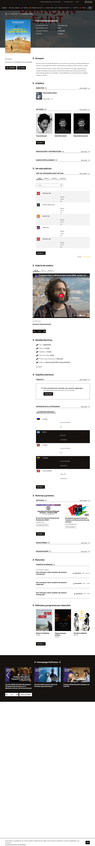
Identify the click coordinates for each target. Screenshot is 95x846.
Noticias (26, 7)
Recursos (8, 59)
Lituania (45, 458)
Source (80, 256)
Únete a (84, 7)
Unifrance (75, 7)
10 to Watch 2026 (68, 2)
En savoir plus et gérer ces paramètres (15, 844)
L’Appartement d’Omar (60, 634)
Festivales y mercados (37, 7)
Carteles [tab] (50, 270)
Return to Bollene (42, 633)
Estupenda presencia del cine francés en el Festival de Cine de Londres (77, 520)
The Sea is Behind (80, 633)
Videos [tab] (36, 270)
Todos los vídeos (25, 694)
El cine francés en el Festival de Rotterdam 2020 (47, 519)
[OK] (88, 842)
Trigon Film (63, 474)
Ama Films (63, 435)
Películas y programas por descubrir (18, 62)
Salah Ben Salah (61, 136)
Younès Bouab (41, 136)
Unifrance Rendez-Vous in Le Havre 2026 (50, 2)
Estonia (44, 419)
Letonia (44, 445)
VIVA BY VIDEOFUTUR (48, 204)
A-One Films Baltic (65, 422)
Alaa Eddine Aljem (63, 25)
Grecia (44, 432)
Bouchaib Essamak (81, 136)
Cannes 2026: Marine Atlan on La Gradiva (75, 685)
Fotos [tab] (43, 270)
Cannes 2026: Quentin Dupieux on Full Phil (47, 685)
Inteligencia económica (63, 7)
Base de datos (50, 7)
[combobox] (49, 185)
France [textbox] (40, 185)
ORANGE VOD (46, 216)
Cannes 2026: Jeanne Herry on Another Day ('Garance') (16, 685)
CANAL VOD (45, 227)
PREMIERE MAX (46, 193)
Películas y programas (14, 7)
